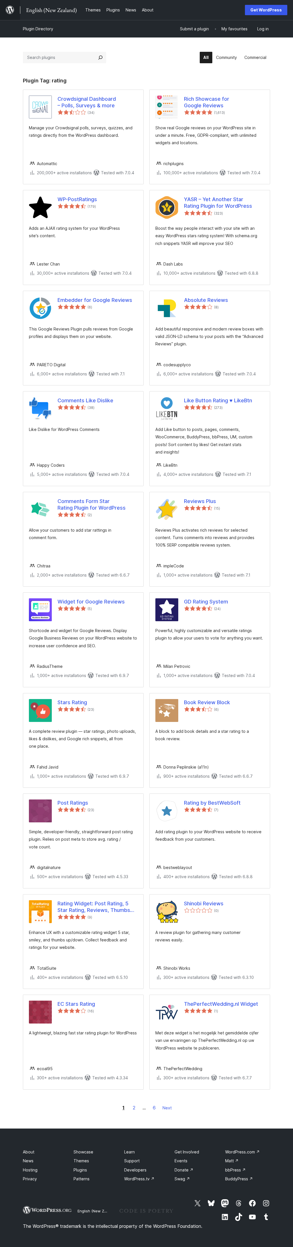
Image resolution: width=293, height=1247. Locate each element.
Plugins (80, 1169)
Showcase (83, 1151)
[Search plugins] (100, 57)
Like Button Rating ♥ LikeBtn (218, 400)
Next (167, 1107)
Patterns (82, 1178)
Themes (81, 1160)
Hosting (30, 1169)
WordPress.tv (139, 1178)
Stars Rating (72, 702)
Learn (129, 1151)
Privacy (30, 1178)
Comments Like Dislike (85, 400)
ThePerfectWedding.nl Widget (221, 1004)
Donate (184, 1169)
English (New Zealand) (98, 1211)
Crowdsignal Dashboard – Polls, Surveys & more (87, 102)
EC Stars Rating (76, 1004)
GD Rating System (206, 602)
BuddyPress (239, 1178)
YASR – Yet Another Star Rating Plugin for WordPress (218, 202)
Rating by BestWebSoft (212, 803)
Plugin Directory (38, 28)
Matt (232, 1160)
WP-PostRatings (77, 199)
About (28, 1151)
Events (181, 1160)
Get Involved (187, 1151)
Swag (182, 1178)
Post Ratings (73, 803)
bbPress (235, 1169)
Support (132, 1160)
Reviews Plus (200, 501)
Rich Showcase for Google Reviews (206, 102)
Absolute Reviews (206, 300)
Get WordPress (266, 9)
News (28, 1160)
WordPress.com (242, 1151)
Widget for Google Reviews (91, 602)
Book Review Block (207, 702)
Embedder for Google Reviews (95, 300)
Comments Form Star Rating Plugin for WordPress (92, 504)
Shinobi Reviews (203, 903)
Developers (135, 1169)
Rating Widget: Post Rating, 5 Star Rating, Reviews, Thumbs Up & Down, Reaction (94, 907)
